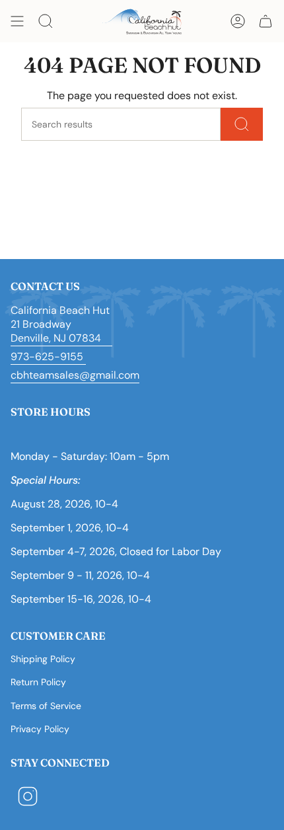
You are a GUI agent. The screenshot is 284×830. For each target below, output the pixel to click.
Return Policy (38, 682)
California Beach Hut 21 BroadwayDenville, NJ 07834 (61, 324)
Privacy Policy (40, 729)
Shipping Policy (43, 659)
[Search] (242, 124)
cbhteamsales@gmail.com (75, 375)
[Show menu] (17, 21)
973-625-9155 (48, 356)
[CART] (265, 21)
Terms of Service (46, 706)
